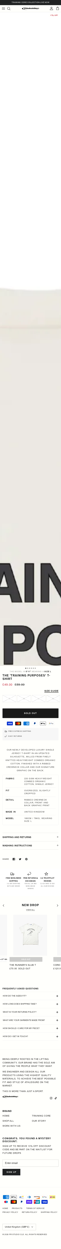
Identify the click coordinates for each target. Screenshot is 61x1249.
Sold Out (25, 959)
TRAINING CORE (41, 1115)
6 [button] (35, 668)
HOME (6, 1115)
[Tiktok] (56, 1098)
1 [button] (25, 668)
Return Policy (29, 1212)
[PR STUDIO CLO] (30, 8)
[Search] (10, 8)
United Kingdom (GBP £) (17, 1226)
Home (5, 1208)
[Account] (50, 8)
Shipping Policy (49, 1212)
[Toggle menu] (3, 8)
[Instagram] (51, 1098)
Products (17, 1208)
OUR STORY (39, 1120)
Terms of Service (35, 1208)
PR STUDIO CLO (16, 1234)
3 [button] (29, 668)
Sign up (11, 1172)
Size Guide (51, 690)
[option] (30, 618)
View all (30, 910)
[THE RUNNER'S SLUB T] (30, 935)
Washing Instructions (17, 845)
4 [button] (31, 668)
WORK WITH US (11, 1125)
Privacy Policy (10, 1212)
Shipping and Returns (17, 837)
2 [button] (27, 668)
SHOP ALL (8, 1120)
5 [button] (33, 668)
